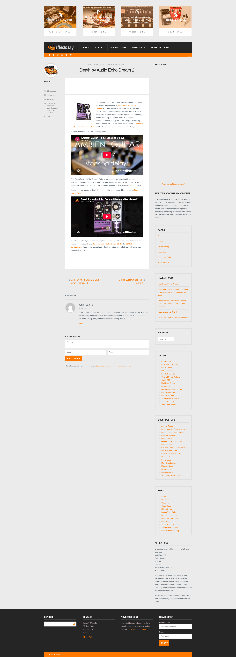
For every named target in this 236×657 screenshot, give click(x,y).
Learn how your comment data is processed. (113, 366)
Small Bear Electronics (170, 398)
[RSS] (49, 55)
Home (90, 64)
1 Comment (51, 95)
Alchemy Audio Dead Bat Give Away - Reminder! (85, 281)
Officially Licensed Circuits (171, 389)
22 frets (164, 497)
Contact (99, 47)
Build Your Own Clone (169, 365)
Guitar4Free (166, 506)
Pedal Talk (50, 99)
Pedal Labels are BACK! (167, 312)
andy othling (51, 106)
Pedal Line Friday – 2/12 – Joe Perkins (173, 317)
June (102, 64)
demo (49, 110)
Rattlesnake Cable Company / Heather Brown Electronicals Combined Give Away (173, 292)
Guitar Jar (165, 503)
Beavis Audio (166, 362)
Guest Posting (118, 47)
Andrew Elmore (167, 426)
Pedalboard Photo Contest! (168, 284)
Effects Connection (168, 374)
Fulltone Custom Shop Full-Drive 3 (130, 281)
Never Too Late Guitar (170, 518)
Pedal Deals (138, 47)
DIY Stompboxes (167, 371)
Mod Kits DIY (166, 386)
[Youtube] (75, 55)
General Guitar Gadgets (170, 377)
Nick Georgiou (166, 469)
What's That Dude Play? (170, 531)
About (86, 47)
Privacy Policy (163, 262)
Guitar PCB (165, 380)
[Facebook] (53, 55)
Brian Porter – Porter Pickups (172, 432)
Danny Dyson (166, 438)
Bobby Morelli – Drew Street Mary (174, 429)
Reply (81, 323)
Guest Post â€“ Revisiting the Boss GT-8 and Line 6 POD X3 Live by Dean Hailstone (173, 304)
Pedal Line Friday (160, 47)
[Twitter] (71, 55)
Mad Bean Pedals (168, 383)
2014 (96, 64)
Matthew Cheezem (168, 466)
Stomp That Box (167, 401)
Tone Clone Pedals (168, 405)
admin (47, 81)
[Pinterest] (66, 55)
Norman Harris (167, 472)
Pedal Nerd (165, 521)
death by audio (52, 108)
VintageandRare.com (169, 527)
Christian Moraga (168, 435)
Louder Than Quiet (168, 512)
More (69, 32)
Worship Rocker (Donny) (171, 475)
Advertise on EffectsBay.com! (173, 184)
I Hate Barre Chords (169, 451)
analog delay (51, 104)
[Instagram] (62, 55)
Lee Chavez (166, 460)
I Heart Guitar (166, 509)
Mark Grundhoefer (168, 463)
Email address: (165, 622)
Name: (161, 632)
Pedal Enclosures (168, 392)
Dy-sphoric (165, 500)
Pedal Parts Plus (167, 395)
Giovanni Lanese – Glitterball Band (174, 448)
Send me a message (139, 629)
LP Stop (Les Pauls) (169, 515)
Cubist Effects (166, 368)
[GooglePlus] (58, 55)
